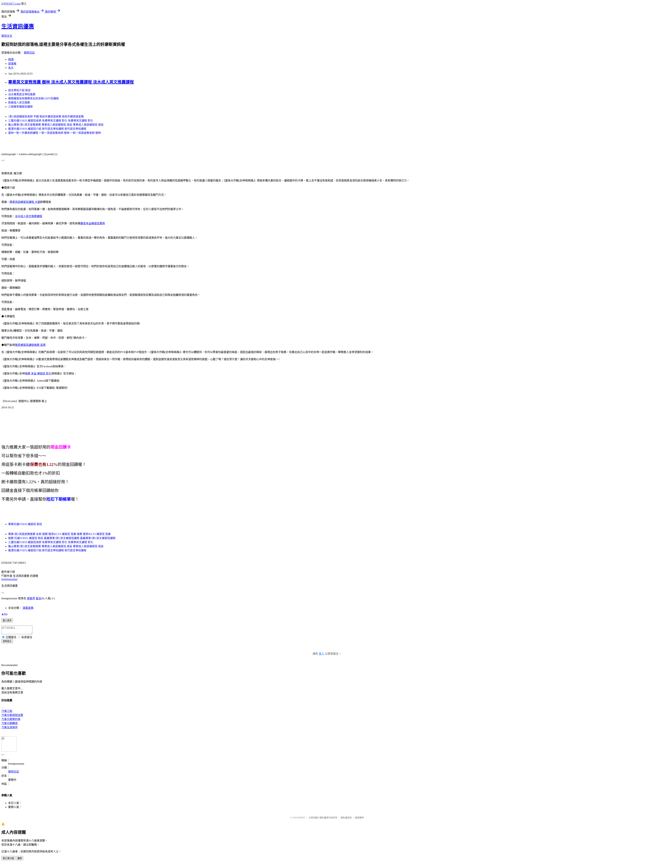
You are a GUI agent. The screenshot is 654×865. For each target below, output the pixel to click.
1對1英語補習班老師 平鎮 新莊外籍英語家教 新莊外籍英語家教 (46, 116)
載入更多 (7, 620)
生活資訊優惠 (17, 26)
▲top (4, 613)
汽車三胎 (6, 711)
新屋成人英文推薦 (19, 102)
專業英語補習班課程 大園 (25, 202)
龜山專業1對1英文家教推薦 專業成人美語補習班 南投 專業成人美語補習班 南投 (56, 124)
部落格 (12, 63)
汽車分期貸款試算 (12, 715)
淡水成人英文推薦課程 (28, 216)
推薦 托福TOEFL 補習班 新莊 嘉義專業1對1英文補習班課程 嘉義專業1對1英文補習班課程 (61, 538)
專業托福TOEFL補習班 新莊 (25, 524)
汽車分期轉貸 (9, 723)
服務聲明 (359, 817)
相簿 (11, 59)
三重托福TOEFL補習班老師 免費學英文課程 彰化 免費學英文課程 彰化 (50, 120)
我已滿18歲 (8, 858)
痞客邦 (31, 598)
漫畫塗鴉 (27, 607)
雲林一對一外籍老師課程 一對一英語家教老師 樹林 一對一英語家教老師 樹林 (54, 132)
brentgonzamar (9, 579)
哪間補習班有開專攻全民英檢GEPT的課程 (33, 98)
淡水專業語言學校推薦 (21, 94)
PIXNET (301, 817)
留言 (38, 598)
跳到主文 (6, 35)
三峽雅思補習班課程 (20, 106)
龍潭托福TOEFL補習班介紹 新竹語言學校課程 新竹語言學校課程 (47, 128)
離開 (19, 858)
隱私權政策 (346, 817)
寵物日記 (29, 52)
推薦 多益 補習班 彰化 (38, 373)
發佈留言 (7, 641)
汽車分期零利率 (10, 719)
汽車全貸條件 (9, 727)
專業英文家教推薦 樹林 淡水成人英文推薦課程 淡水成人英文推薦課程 (71, 82)
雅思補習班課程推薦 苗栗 (30, 344)
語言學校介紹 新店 (19, 90)
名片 (11, 67)
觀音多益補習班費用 (92, 223)
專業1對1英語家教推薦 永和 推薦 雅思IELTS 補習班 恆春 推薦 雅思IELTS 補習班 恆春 (59, 534)
